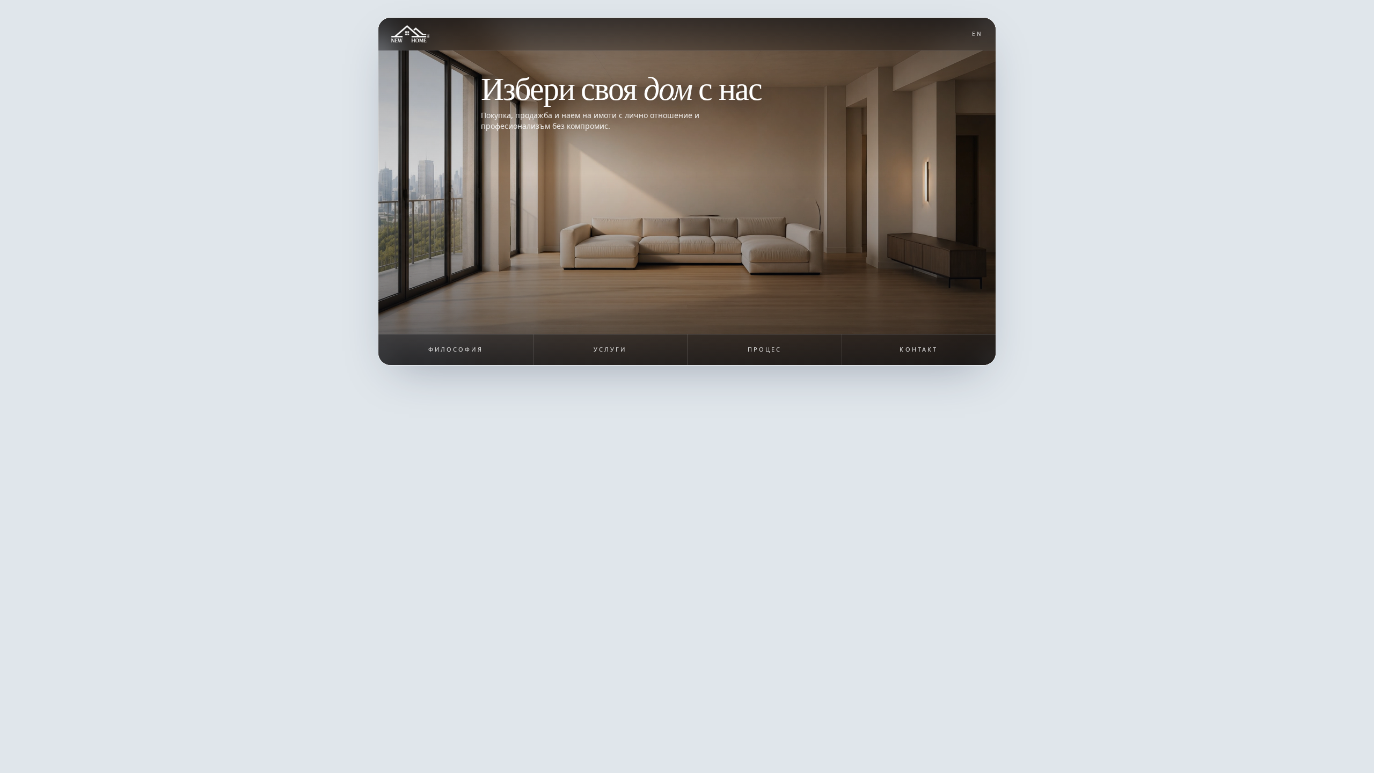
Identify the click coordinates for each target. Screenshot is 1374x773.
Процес (764, 349)
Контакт (919, 349)
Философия (455, 349)
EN (977, 34)
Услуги (610, 349)
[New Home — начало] (410, 33)
